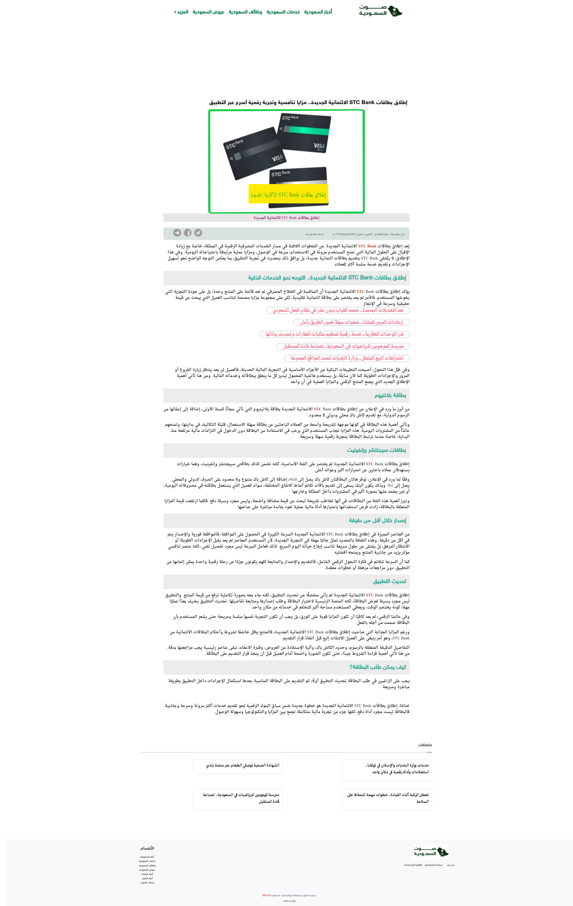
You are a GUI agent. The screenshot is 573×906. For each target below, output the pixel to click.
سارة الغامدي (381, 233)
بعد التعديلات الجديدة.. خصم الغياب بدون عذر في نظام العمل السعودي (338, 310)
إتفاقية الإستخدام (413, 864)
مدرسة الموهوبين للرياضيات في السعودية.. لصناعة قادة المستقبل (343, 346)
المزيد (182, 11)
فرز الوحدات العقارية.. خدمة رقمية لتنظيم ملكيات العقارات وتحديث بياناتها (334, 334)
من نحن (450, 864)
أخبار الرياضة (147, 874)
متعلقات (425, 744)
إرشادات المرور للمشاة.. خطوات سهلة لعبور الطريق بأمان (352, 322)
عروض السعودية (208, 11)
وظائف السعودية (245, 11)
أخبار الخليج (147, 878)
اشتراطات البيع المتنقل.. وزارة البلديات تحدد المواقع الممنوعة (347, 358)
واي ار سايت (289, 900)
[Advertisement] (286, 56)
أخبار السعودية (318, 11)
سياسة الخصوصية (434, 864)
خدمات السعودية (283, 11)
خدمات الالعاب (147, 882)
